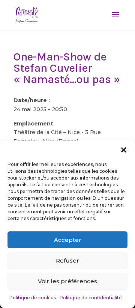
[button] (124, 150)
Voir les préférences (67, 281)
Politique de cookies (32, 297)
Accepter (67, 239)
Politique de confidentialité (91, 297)
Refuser (67, 260)
